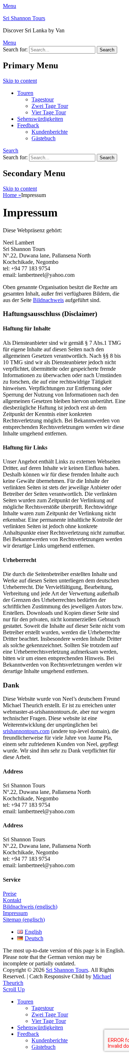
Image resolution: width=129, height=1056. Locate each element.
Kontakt (12, 900)
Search (10, 150)
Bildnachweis (48, 300)
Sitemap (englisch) (24, 919)
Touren (25, 93)
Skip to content (20, 81)
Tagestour (43, 99)
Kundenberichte (50, 132)
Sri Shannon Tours (24, 18)
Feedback (28, 125)
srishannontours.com (26, 731)
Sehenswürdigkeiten (40, 119)
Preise (9, 894)
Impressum (15, 913)
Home (12, 195)
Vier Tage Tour (49, 112)
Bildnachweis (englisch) (30, 907)
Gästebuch (44, 138)
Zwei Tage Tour (50, 106)
